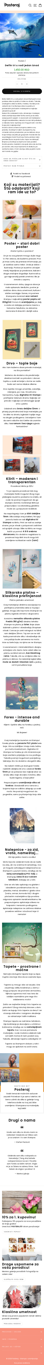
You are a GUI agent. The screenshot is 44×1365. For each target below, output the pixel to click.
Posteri (21, 61)
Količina (22, 79)
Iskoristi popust (12, 1232)
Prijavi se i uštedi (11, 1347)
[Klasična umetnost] (22, 1296)
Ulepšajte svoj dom (14, 1279)
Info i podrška (9, 1339)
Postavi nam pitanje (14, 166)
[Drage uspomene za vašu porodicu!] (22, 1249)
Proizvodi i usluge (11, 1332)
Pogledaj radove (12, 1324)
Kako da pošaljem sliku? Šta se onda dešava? (20, 160)
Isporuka (20, 73)
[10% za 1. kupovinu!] (22, 1202)
